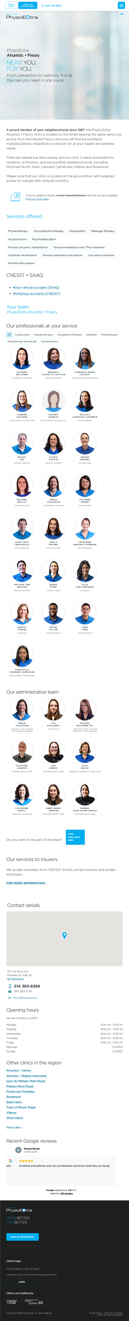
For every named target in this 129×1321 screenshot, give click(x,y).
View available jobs (74, 837)
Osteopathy (77, 231)
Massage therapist (43, 334)
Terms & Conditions (114, 1313)
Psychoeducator (49, 341)
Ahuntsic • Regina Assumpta (26, 1075)
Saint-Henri (14, 1102)
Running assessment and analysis (62, 255)
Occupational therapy (49, 231)
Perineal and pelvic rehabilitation (28, 247)
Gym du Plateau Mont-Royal (26, 1081)
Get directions (15, 978)
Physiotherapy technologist (22, 341)
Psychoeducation (44, 239)
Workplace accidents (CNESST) (36, 293)
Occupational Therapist (69, 334)
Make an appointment (28, 5)
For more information (25, 883)
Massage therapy (103, 231)
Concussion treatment (101, 255)
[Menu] (121, 5)
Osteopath (91, 334)
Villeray (11, 1112)
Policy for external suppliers (110, 1315)
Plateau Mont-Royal (20, 1086)
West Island (14, 1117)
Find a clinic (13, 1127)
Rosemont (13, 1096)
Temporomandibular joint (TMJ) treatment (79, 247)
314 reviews (67, 1193)
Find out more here (37, 199)
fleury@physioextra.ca (25, 997)
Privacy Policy (95, 1313)
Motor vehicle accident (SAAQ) (36, 287)
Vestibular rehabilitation (22, 255)
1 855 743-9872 (53, 5)
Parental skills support (21, 262)
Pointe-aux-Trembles (21, 1091)
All (9, 334)
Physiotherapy (18, 231)
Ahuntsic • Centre (19, 1070)
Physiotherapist (109, 334)
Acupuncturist (22, 334)
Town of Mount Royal (21, 1107)
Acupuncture (17, 239)
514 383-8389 (27, 986)
